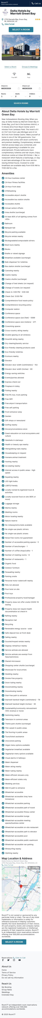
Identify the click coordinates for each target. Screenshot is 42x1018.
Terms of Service (9, 972)
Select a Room (21, 29)
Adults (17, 94)
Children (32, 94)
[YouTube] (20, 960)
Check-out (26, 86)
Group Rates (7, 990)
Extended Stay (8, 995)
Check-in (4, 86)
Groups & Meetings (29, 67)
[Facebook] (3, 960)
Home (4, 970)
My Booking (6, 987)
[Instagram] (14, 960)
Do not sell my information (12, 978)
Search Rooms (21, 103)
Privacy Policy (7, 975)
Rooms (3, 94)
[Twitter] (8, 960)
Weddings (6, 992)
